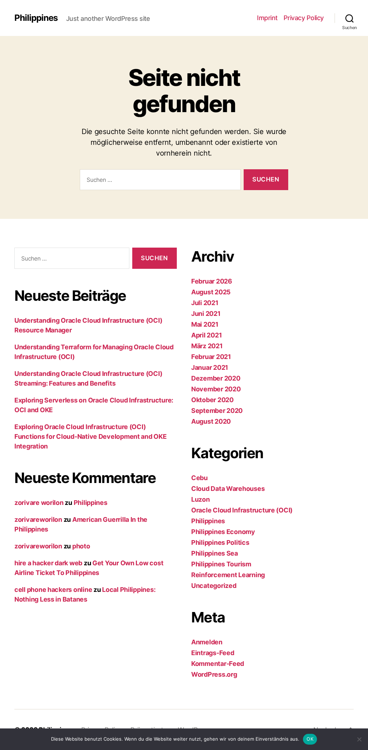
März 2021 (207, 346)
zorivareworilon (38, 519)
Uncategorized (213, 585)
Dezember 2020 (215, 378)
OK (310, 739)
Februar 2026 (211, 281)
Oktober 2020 (212, 400)
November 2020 (216, 389)
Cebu (199, 478)
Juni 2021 (206, 313)
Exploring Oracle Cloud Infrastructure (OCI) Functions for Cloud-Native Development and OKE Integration (90, 436)
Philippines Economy (223, 531)
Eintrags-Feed (212, 653)
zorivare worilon (39, 502)
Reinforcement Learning (228, 575)
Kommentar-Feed (217, 663)
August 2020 (211, 421)
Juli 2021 (204, 303)
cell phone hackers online (53, 589)
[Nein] (359, 739)
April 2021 (206, 335)
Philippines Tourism (221, 564)
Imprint (267, 18)
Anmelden (206, 642)
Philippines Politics (220, 542)
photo (81, 546)
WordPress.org (214, 674)
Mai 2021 (204, 324)
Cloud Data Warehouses (227, 488)
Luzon (200, 499)
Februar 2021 (211, 356)
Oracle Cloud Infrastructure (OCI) (242, 510)
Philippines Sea (214, 553)
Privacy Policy (304, 18)
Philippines (36, 18)
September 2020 (217, 410)
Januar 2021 (209, 367)
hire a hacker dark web (48, 563)
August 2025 (211, 292)
